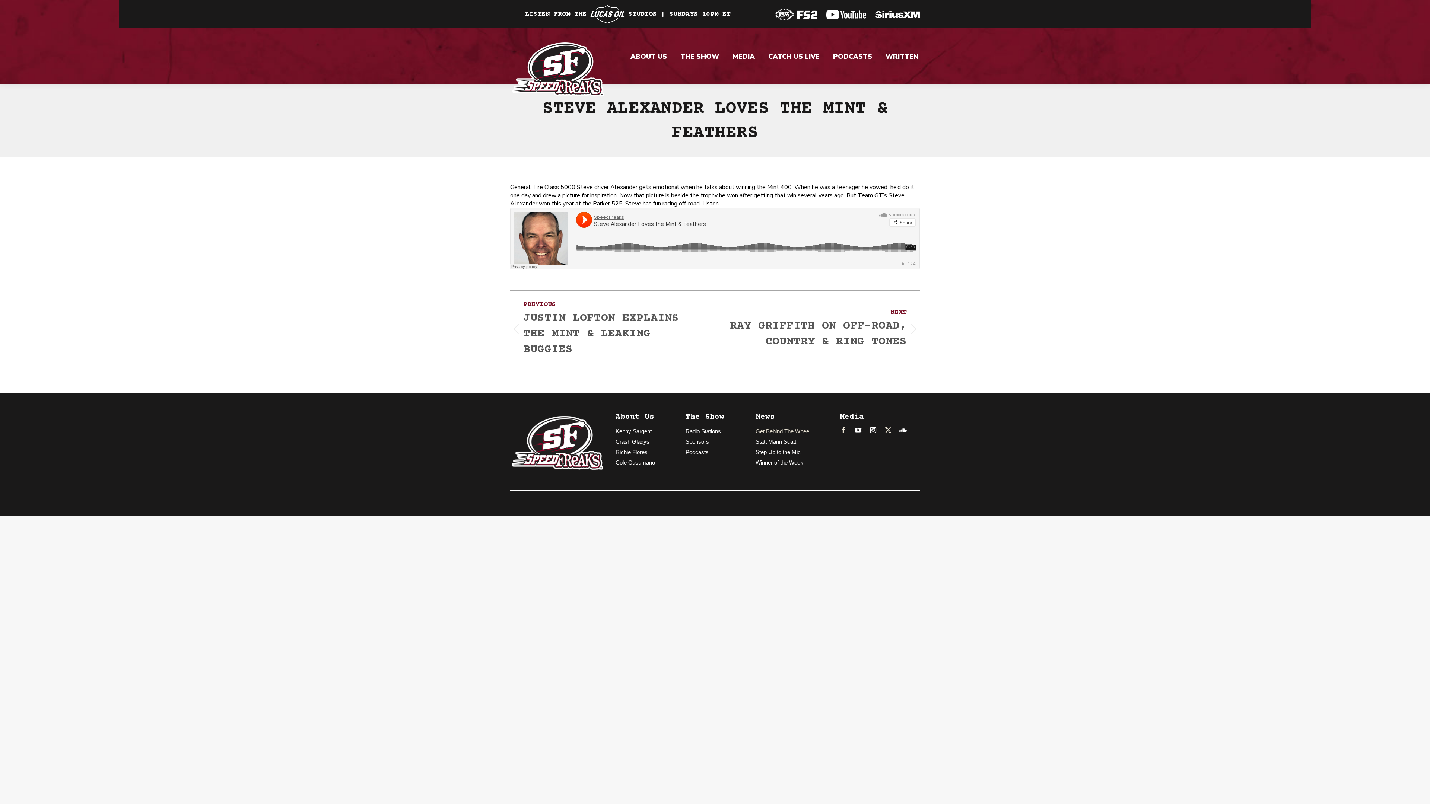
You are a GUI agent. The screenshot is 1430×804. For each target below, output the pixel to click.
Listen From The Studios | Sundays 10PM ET (628, 14)
